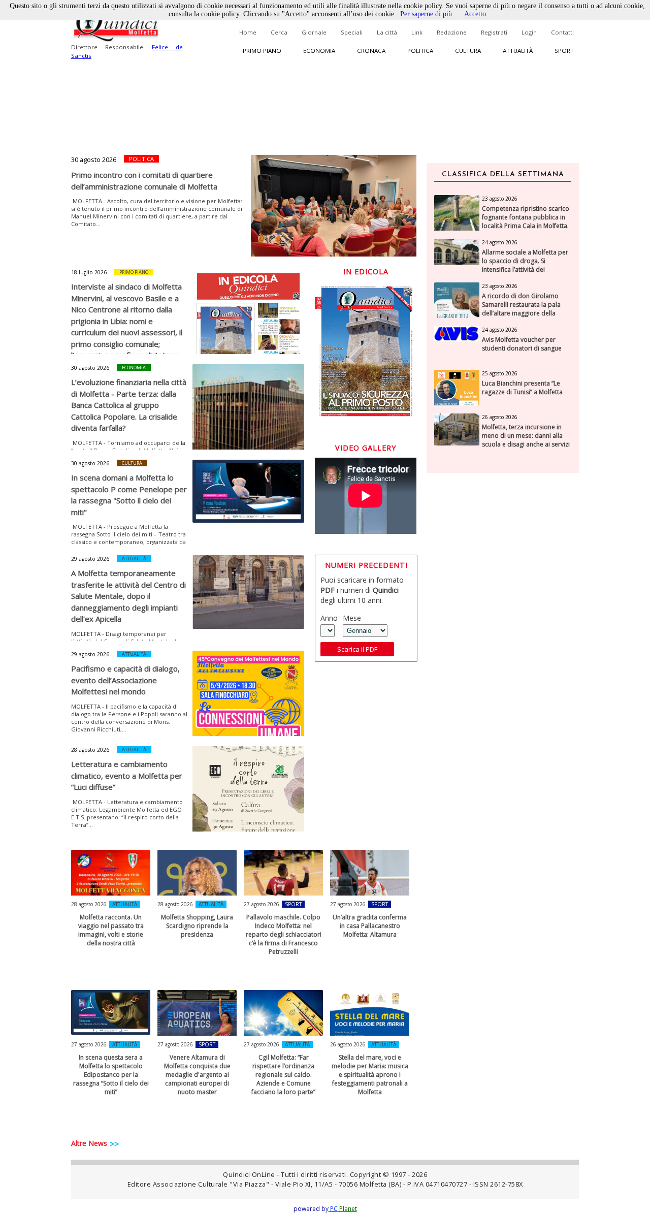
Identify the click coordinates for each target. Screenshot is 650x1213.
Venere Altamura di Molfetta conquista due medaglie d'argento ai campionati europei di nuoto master (197, 1074)
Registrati (494, 32)
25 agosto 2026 (499, 373)
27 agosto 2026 (261, 904)
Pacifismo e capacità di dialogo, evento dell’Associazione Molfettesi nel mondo (125, 679)
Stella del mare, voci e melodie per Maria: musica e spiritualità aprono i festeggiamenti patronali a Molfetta (370, 1074)
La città (387, 32)
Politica (420, 50)
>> (114, 1144)
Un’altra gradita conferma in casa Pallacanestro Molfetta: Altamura (370, 926)
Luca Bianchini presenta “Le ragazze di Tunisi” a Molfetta (522, 387)
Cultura (468, 50)
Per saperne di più (426, 14)
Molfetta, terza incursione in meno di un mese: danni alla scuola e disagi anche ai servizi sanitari (526, 440)
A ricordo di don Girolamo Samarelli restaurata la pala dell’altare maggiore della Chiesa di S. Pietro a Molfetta (523, 309)
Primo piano (262, 50)
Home (247, 32)
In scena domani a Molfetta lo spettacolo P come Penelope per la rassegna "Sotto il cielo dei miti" (129, 494)
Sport (564, 50)
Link (416, 32)
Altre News (89, 1143)
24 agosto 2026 (499, 242)
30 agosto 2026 (93, 159)
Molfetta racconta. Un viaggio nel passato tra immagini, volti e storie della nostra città (111, 930)
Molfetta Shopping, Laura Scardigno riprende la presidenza (197, 926)
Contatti (562, 32)
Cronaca (371, 50)
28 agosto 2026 (90, 749)
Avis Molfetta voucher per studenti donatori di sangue (522, 344)
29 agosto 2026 (90, 558)
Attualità (518, 50)
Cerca (279, 32)
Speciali (352, 32)
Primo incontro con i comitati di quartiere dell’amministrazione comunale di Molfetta (144, 180)
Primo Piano (133, 272)
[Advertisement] (503, 641)
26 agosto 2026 (348, 1044)
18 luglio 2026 (89, 272)
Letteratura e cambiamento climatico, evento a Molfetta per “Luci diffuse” (126, 775)
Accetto (475, 14)
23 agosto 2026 (499, 198)
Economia (319, 50)
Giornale (314, 32)
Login (529, 32)
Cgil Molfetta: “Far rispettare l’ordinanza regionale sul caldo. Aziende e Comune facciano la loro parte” (283, 1074)
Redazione (452, 32)
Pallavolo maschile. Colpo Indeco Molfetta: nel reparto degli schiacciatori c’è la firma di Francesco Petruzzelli (283, 934)
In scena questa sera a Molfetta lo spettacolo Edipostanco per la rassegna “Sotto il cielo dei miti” (111, 1074)
